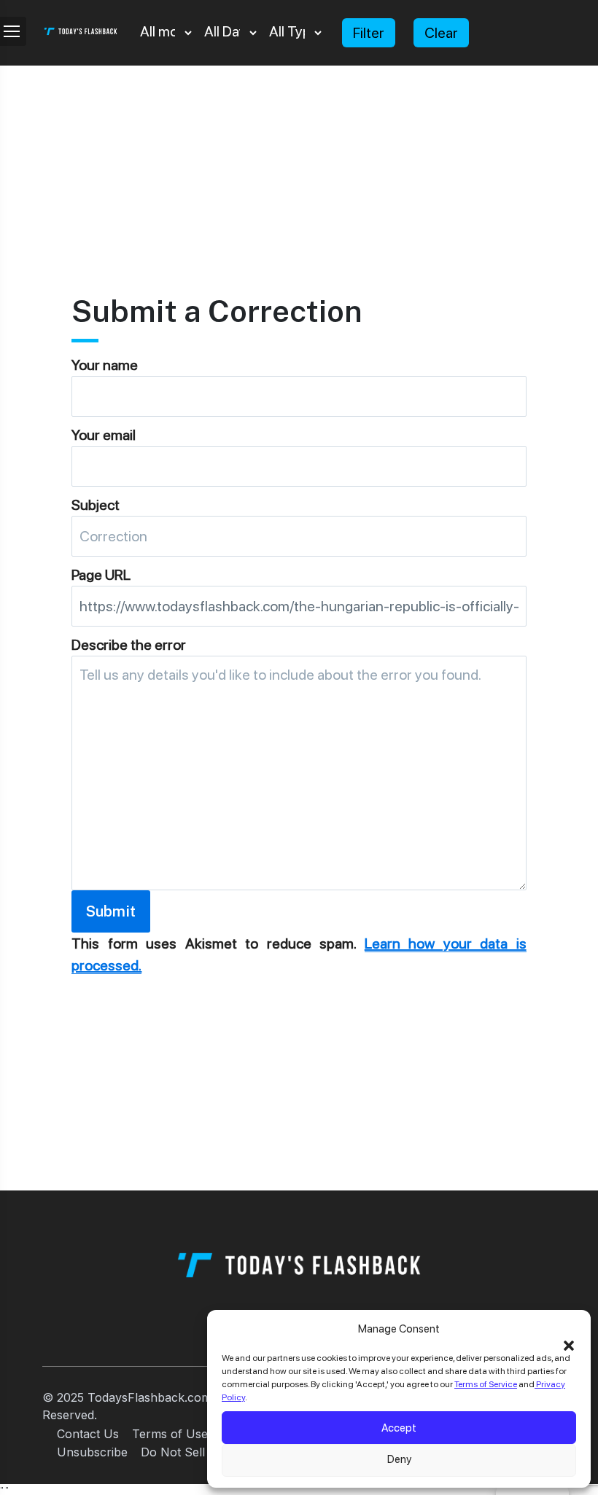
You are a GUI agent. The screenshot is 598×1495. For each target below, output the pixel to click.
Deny (399, 1459)
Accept (398, 1428)
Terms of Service (485, 1384)
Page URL (101, 575)
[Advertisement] (298, 168)
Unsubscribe (92, 1452)
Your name (104, 365)
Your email (103, 435)
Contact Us (88, 1434)
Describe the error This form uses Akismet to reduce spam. (298, 805)
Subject (95, 505)
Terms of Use (170, 1434)
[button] (569, 1344)
